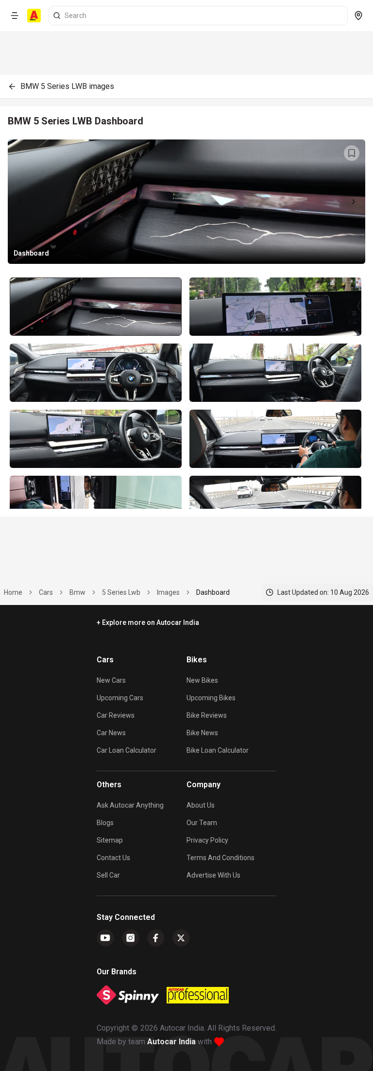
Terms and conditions (220, 858)
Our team (201, 823)
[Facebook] (156, 938)
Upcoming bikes (211, 698)
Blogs (105, 823)
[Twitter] (181, 938)
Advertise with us (213, 875)
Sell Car (108, 875)
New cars (111, 680)
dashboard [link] (213, 592)
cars (46, 592)
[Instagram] (130, 938)
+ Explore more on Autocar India (148, 622)
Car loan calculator (126, 750)
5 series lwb (121, 592)
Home (13, 592)
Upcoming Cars (120, 698)
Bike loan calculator (217, 750)
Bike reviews (206, 715)
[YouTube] (105, 938)
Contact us (113, 858)
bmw (77, 592)
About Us (200, 805)
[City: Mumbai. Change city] (358, 15)
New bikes (202, 680)
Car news (111, 733)
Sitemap (110, 840)
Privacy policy (207, 840)
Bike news (202, 733)
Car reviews (116, 715)
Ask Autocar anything (130, 805)
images (168, 592)
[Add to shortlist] (351, 153)
